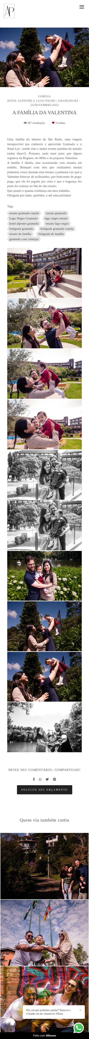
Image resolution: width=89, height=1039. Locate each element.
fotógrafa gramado (21, 228)
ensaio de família (20, 234)
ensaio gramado (56, 213)
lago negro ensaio (56, 218)
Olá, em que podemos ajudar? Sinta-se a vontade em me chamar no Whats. (48, 1012)
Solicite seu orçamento (44, 789)
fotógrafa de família (51, 234)
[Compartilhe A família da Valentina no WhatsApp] (40, 779)
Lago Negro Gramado (23, 218)
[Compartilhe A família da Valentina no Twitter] (47, 779)
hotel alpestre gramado (24, 223)
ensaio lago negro (57, 223)
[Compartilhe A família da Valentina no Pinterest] (54, 779)
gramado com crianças (23, 239)
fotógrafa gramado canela (56, 228)
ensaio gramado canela (24, 213)
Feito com (44, 1035)
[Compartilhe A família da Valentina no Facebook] (34, 779)
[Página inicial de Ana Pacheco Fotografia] (9, 11)
